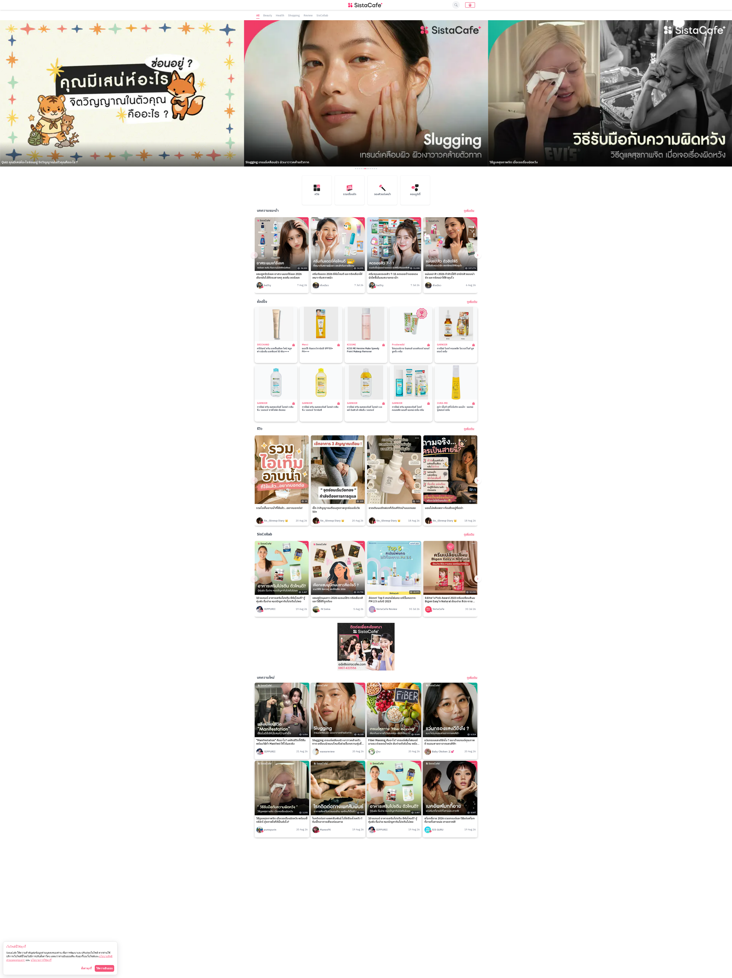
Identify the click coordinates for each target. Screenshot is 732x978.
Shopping (294, 16)
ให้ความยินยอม (104, 968)
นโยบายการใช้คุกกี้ (41, 960)
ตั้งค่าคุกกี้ (86, 968)
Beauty (267, 16)
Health (280, 16)
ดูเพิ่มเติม (469, 211)
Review (308, 16)
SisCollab (322, 16)
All (257, 16)
